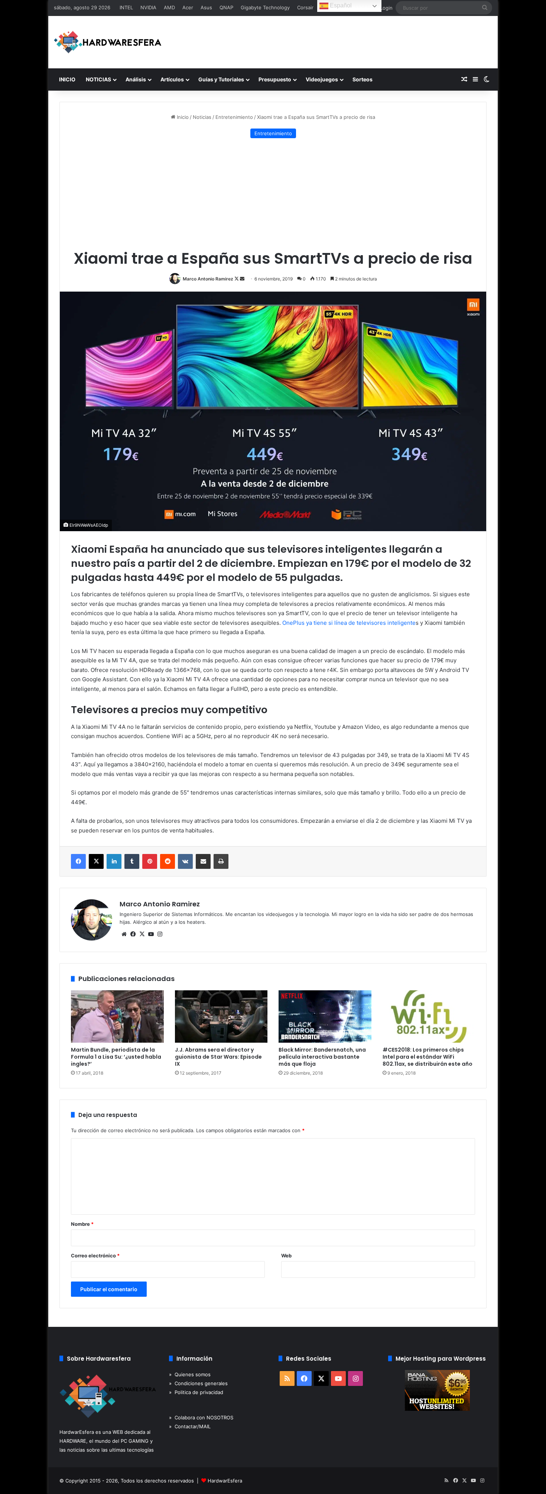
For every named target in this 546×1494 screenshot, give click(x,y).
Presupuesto (275, 79)
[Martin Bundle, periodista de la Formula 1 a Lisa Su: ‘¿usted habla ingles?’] (117, 1016)
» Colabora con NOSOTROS (201, 1417)
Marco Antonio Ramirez (208, 279)
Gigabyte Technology (265, 7)
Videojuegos (322, 79)
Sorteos (362, 79)
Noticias (202, 117)
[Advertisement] (273, 194)
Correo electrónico (95, 1255)
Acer (187, 7)
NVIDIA (148, 7)
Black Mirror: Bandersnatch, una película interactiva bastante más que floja (322, 1057)
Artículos (172, 79)
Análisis (136, 79)
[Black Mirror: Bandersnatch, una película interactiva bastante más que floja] (325, 1016)
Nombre (82, 1224)
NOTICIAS (98, 79)
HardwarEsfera (225, 1481)
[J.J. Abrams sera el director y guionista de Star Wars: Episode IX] (221, 1016)
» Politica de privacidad (196, 1392)
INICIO (67, 79)
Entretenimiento (234, 117)
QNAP (226, 7)
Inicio (182, 117)
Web (286, 1255)
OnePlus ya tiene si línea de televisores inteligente (349, 622)
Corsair (305, 7)
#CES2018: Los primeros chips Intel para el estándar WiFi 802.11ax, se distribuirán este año (427, 1057)
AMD (169, 7)
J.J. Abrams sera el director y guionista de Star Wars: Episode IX (218, 1057)
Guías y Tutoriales (221, 79)
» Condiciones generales (198, 1383)
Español (340, 5)
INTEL (126, 7)
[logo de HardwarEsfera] (108, 42)
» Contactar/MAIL (190, 1426)
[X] (141, 934)
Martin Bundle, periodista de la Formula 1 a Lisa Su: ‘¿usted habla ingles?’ (116, 1057)
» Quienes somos (190, 1374)
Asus (206, 7)
